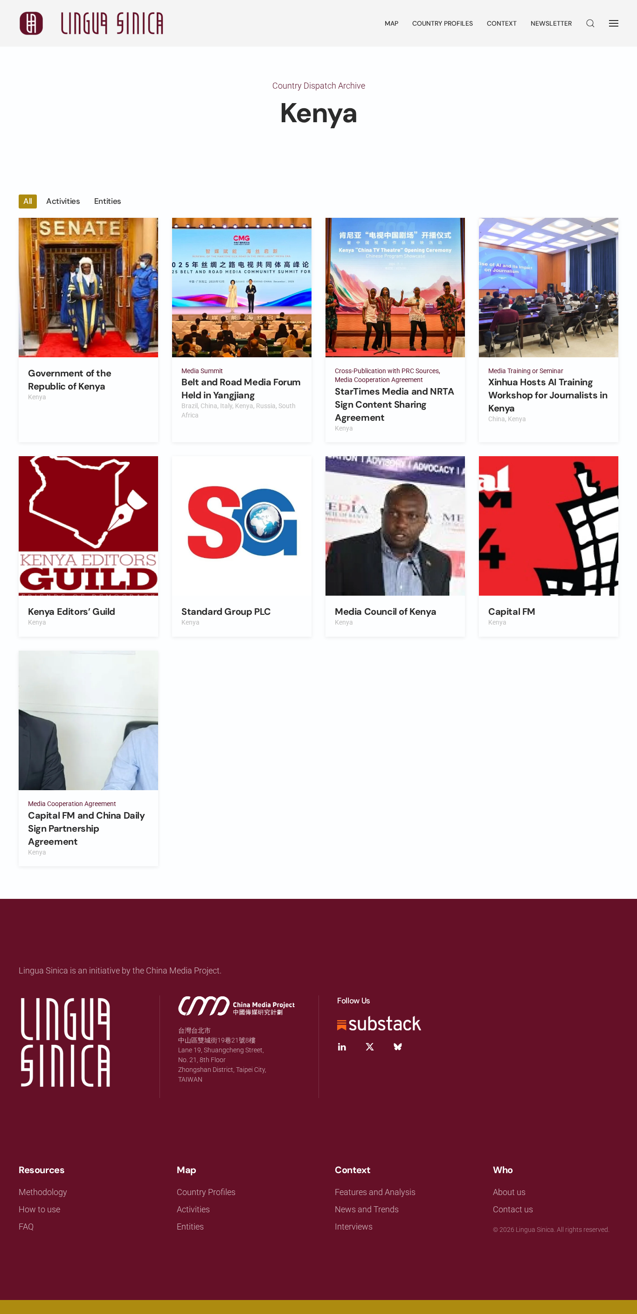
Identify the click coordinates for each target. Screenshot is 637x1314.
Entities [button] (107, 201)
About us (509, 1192)
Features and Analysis (375, 1192)
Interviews (354, 1226)
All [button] (27, 201)
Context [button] (502, 23)
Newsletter (551, 23)
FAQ (26, 1226)
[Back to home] (91, 23)
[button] (590, 23)
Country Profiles (442, 23)
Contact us (513, 1209)
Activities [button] (63, 201)
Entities (190, 1226)
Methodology (43, 1192)
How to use (39, 1209)
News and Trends (367, 1209)
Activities (193, 1209)
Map (391, 23)
